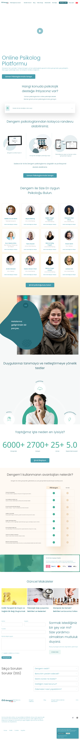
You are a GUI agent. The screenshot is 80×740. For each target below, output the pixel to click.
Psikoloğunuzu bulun (15, 2)
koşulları (6, 653)
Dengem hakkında (31, 700)
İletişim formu (54, 652)
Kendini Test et (27, 2)
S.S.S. (77, 700)
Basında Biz (48, 2)
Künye (5, 730)
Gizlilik (10, 653)
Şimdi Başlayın (40, 460)
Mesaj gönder (6, 657)
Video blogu (40, 2)
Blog (34, 2)
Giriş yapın (71, 2)
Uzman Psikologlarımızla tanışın (40, 175)
